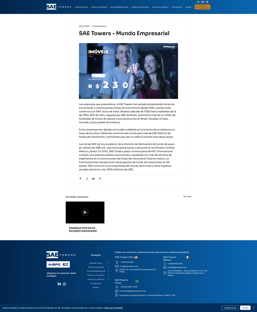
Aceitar (245, 307)
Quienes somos (96, 263)
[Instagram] (64, 284)
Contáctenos (95, 283)
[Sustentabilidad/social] (108, 271)
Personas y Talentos (96, 279)
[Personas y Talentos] (108, 279)
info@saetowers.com (128, 266)
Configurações (230, 307)
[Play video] (128, 71)
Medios (96, 287)
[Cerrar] (253, 308)
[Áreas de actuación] (108, 267)
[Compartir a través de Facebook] (80, 178)
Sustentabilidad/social (96, 271)
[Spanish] (207, 2)
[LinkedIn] (59, 284)
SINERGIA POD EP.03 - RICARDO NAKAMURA (83, 230)
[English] (202, 2)
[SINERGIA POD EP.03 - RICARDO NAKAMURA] (85, 212)
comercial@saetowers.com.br (132, 291)
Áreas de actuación (96, 267)
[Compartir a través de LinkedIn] (93, 178)
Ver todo (187, 196)
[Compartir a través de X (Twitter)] (87, 178)
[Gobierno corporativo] (108, 275)
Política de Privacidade (113, 307)
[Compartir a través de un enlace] (100, 178)
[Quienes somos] (108, 263)
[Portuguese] (198, 2)
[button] (140, 7)
